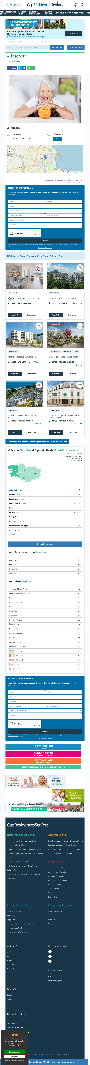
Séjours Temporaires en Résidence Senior (24, 849)
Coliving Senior (13, 870)
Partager (12, 68)
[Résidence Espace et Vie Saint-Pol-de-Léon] (24, 276)
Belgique (47, 655)
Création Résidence (56, 876)
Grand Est (44, 616)
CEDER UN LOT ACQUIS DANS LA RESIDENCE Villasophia (43, 767)
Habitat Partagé (14, 911)
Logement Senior (21, 13)
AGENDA (11, 960)
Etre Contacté (76, 47)
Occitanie (44, 638)
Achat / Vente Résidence (58, 868)
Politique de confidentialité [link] (14, 1060)
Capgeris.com (12, 1023)
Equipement (61, 13)
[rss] (19, 5)
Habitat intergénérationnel (18, 932)
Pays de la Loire (44, 642)
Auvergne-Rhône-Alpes (44, 589)
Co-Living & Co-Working (17, 1044)
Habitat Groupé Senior (19, 905)
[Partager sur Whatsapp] (29, 68)
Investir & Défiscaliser (34, 13)
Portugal (47, 660)
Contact (10, 995)
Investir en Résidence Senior (18, 862)
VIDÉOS (10, 956)
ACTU (9, 952)
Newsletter (11, 969)
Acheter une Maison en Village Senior (22, 866)
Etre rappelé (31, 315)
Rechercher (57, 47)
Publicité (10, 999)
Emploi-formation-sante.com (19, 1032)
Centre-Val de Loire (44, 602)
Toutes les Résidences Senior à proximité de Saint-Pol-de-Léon (37, 441)
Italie (47, 669)
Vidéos (75, 13)
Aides (50, 915)
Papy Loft (11, 920)
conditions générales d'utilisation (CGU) (72, 182)
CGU (50, 976)
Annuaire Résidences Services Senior (22, 841)
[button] (45, 157)
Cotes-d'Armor (44, 560)
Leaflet (56, 172)
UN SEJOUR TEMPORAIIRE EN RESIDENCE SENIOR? (43, 754)
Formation (52, 897)
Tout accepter (14, 1052)
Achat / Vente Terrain (57, 872)
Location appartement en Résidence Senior (66, 841)
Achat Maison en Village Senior (61, 853)
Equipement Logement (60, 905)
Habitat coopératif (14, 928)
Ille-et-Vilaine (44, 569)
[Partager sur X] (20, 68)
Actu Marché (53, 889)
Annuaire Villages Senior (17, 845)
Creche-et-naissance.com (17, 1040)
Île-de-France (44, 624)
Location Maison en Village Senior (62, 845)
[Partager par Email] (33, 68)
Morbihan (44, 573)
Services (51, 924)
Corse (44, 607)
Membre (77, 5)
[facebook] (7, 5)
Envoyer (45, 241)
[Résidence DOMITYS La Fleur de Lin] (24, 335)
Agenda (82, 13)
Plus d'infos (15, 315)
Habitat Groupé (48, 13)
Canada (47, 664)
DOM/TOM (44, 611)
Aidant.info (11, 1036)
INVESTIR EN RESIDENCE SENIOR (43, 747)
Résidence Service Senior (8, 13)
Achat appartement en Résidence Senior (64, 849)
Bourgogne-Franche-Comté (44, 593)
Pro (88, 13)
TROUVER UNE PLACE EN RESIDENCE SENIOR (43, 761)
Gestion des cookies (62, 1054)
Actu (69, 13)
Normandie (44, 629)
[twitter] (11, 5)
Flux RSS (10, 965)
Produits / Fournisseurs (57, 880)
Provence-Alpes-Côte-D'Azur (44, 646)
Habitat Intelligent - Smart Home (20, 924)
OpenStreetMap (78, 172)
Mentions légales (55, 981)
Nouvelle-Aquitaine (44, 633)
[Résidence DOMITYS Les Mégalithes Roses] (24, 394)
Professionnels (56, 861)
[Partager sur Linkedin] (24, 68)
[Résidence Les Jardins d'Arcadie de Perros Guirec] (65, 394)
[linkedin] (15, 5)
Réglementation (54, 884)
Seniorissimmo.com (15, 1028)
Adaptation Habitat (56, 911)
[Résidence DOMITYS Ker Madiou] (65, 276)
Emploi (51, 893)
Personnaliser (14, 1056)
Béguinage (11, 915)
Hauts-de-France (44, 620)
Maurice (47, 651)
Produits (51, 920)
